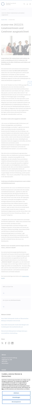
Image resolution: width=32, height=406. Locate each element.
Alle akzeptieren (16, 402)
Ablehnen (16, 393)
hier (3, 389)
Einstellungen (16, 397)
